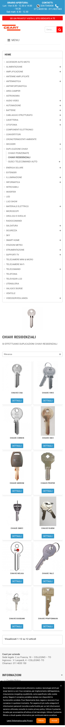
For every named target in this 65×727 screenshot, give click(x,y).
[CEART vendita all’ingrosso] (11, 27)
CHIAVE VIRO (48, 393)
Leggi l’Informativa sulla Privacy (20, 721)
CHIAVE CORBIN (17, 438)
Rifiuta (41, 721)
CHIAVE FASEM (48, 528)
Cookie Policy (13, 680)
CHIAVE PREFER (48, 483)
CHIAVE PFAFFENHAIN (48, 619)
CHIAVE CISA (17, 393)
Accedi (54, 721)
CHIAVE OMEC (17, 528)
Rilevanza (8, 354)
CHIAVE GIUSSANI (17, 619)
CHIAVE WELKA (17, 573)
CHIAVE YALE (48, 573)
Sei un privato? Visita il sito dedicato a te (32, 18)
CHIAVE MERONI (17, 483)
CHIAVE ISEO (48, 438)
